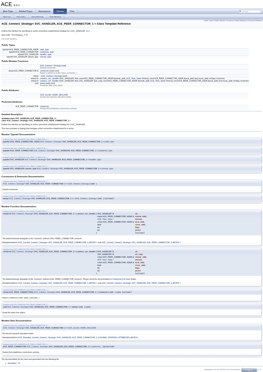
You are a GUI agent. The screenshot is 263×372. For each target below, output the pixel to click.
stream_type (45, 57)
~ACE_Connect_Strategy (51, 76)
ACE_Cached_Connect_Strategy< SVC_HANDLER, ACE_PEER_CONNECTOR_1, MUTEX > (57, 242)
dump (42, 83)
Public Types (208, 20)
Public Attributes (240, 20)
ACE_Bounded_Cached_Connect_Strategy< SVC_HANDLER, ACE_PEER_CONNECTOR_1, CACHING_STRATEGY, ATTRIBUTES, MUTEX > (78, 337)
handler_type (45, 54)
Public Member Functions (224, 20)
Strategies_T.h (14, 363)
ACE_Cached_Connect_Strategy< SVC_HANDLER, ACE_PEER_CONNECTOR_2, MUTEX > (141, 242)
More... (88, 31)
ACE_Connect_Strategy (50, 66)
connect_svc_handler (49, 78)
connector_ (45, 106)
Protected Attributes (255, 20)
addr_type (44, 49)
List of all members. (10, 39)
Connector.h (117, 279)
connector (44, 71)
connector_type (47, 52)
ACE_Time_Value (133, 78)
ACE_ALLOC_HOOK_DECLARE (54, 95)
